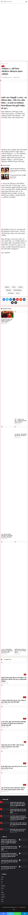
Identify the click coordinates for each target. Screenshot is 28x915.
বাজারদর (2, 888)
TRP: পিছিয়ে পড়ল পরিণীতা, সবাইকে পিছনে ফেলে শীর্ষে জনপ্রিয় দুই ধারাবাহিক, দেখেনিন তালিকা (6, 536)
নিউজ (2, 879)
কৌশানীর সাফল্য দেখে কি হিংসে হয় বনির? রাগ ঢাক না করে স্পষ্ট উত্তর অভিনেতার (20, 651)
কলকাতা (2, 877)
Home (3, 63)
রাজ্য (2, 881)
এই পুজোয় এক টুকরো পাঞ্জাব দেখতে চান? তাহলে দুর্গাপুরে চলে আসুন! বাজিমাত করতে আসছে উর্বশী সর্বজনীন (18, 811)
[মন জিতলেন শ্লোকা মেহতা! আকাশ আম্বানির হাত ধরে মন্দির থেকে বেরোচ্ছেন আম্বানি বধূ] (7, 314)
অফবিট (2, 901)
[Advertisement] (14, 18)
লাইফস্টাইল (3, 897)
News (18, 293)
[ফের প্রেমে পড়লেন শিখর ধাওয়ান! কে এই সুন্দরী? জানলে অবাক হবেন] (5, 176)
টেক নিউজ (2, 894)
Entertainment (17, 290)
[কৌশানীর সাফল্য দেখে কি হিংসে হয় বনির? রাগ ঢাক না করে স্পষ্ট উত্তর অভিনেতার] (21, 594)
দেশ (1, 883)
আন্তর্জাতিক (3, 886)
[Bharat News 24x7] (8, 1)
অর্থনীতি (2, 892)
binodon (9, 290)
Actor (14, 287)
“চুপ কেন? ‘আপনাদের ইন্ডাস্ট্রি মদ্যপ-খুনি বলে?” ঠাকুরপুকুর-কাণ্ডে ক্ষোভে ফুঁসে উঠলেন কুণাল (7, 651)
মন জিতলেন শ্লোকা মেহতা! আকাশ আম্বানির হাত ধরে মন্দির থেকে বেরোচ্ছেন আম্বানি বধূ (6, 320)
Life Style (11, 293)
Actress (21, 287)
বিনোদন (7, 63)
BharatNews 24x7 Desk (7, 77)
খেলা (2, 890)
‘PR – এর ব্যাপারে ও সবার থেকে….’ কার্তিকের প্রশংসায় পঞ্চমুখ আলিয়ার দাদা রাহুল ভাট (20, 421)
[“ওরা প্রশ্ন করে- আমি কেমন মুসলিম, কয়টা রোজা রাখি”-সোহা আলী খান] (21, 429)
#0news (7, 287)
